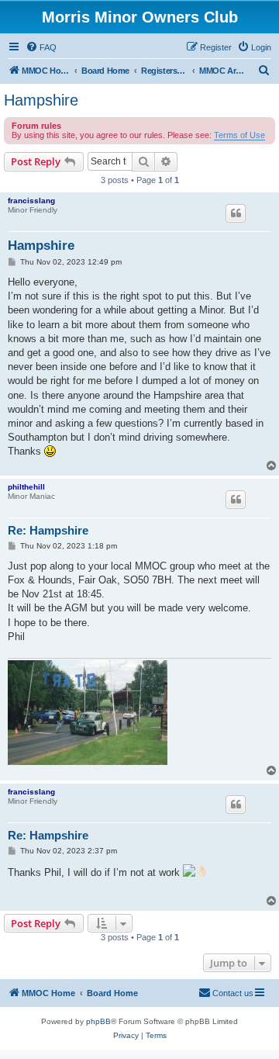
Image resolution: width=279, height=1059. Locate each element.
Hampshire (41, 100)
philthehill (26, 487)
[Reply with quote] (236, 213)
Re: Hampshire (48, 530)
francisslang (31, 200)
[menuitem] (41, 47)
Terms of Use (239, 135)
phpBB (98, 1021)
